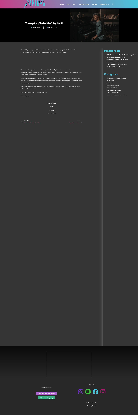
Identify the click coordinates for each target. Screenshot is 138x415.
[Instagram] (80, 392)
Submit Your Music (84, 4)
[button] (113, 4)
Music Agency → (104, 4)
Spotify (52, 106)
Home (62, 4)
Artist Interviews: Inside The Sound (116, 78)
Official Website (51, 114)
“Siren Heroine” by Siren (113, 62)
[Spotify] (88, 392)
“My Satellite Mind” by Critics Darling (117, 64)
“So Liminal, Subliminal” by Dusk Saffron (117, 59)
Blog (68, 4)
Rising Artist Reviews (112, 88)
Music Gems (110, 80)
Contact (94, 4)
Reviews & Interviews (113, 85)
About (74, 4)
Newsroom (110, 83)
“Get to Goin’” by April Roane (115, 67)
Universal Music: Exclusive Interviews (117, 95)
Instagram (52, 110)
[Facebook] (95, 392)
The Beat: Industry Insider (114, 90)
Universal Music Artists (113, 92)
